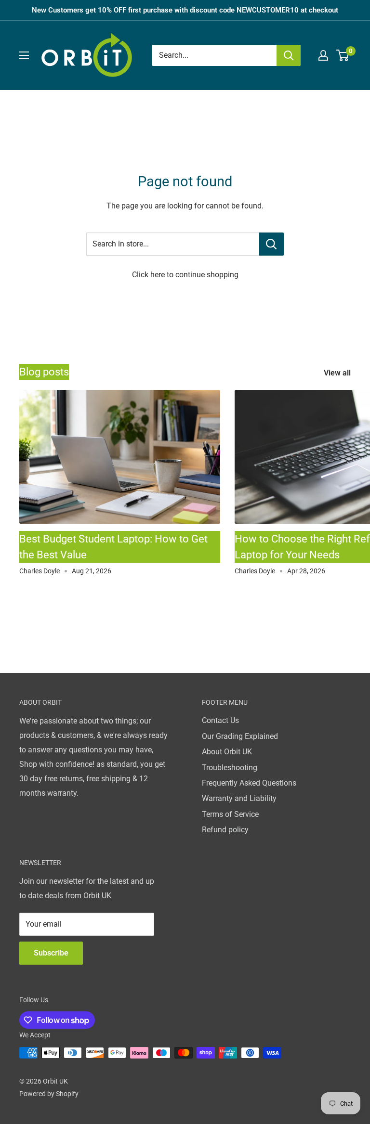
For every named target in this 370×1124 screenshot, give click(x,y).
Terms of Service (230, 814)
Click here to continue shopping (185, 274)
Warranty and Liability (239, 798)
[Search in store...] (271, 244)
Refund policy (225, 829)
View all (338, 372)
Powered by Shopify (49, 1094)
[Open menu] (24, 55)
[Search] (289, 55)
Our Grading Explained (240, 736)
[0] (343, 55)
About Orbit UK (227, 751)
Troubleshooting (229, 767)
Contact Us (220, 720)
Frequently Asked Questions (249, 783)
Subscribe (51, 952)
